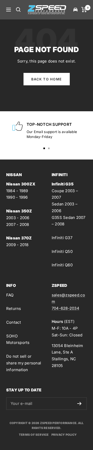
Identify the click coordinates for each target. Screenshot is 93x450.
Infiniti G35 (63, 184)
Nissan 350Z (19, 211)
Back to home (46, 79)
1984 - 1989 (17, 190)
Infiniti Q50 (62, 251)
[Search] (18, 9)
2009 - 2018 (17, 244)
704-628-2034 (65, 308)
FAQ (10, 295)
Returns (13, 308)
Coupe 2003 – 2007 (65, 194)
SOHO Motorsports (18, 339)
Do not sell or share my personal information (23, 363)
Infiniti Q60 (62, 264)
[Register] (79, 403)
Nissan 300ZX (20, 184)
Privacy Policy (64, 435)
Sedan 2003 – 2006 (65, 207)
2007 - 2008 (17, 224)
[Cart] (84, 9)
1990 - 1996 (17, 197)
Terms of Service (34, 435)
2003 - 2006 (17, 217)
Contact (13, 322)
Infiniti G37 (62, 237)
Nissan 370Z (19, 238)
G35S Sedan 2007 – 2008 (69, 221)
